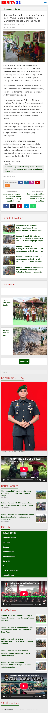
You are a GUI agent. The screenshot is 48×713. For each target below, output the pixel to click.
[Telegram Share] (26, 206)
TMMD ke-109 (8, 575)
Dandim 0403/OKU (10, 538)
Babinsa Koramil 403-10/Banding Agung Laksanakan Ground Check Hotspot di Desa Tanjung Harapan (29, 238)
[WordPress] (26, 182)
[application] (24, 469)
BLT (4, 566)
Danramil (6, 542)
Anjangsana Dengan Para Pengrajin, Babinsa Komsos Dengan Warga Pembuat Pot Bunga (13, 196)
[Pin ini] (19, 206)
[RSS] (7, 185)
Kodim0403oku (8, 552)
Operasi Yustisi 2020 (11, 570)
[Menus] (45, 2)
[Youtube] (37, 182)
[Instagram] (31, 182)
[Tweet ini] (13, 206)
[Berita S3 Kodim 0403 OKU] (11, 2)
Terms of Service (32, 710)
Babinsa (6, 547)
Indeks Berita (19, 710)
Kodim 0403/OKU (9, 533)
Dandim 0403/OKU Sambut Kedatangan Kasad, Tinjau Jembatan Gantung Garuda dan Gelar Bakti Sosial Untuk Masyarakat (28, 230)
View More (24, 361)
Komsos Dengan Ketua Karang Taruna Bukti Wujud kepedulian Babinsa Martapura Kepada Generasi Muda (24, 169)
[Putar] (4, 480)
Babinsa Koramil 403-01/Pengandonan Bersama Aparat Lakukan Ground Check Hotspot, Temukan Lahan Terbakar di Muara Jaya (30, 251)
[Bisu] (40, 480)
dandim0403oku (9, 556)
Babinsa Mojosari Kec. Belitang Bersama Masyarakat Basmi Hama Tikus (36, 196)
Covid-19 (6, 561)
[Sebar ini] (6, 206)
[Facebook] (20, 182)
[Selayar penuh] (44, 480)
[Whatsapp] (33, 206)
